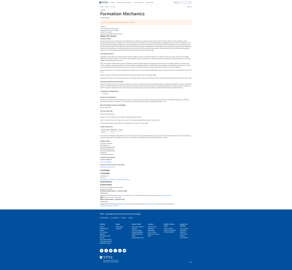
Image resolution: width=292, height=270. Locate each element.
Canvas (131, 217)
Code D (123, 195)
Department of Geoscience (107, 167)
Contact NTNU (152, 226)
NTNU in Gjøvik (168, 228)
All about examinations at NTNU (109, 206)
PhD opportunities (105, 236)
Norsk (190, 6)
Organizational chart (138, 237)
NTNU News (119, 226)
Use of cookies (184, 228)
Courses (102, 237)
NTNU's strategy (137, 230)
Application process (105, 243)
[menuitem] (113, 2)
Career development (105, 239)
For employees (104, 217)
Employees (151, 228)
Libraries (134, 228)
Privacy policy (183, 234)
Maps (149, 236)
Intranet (123, 217)
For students (114, 217)
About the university (137, 226)
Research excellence (137, 232)
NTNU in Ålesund (169, 232)
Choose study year (105, 17)
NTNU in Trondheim (170, 230)
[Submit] (190, 2)
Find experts (151, 230)
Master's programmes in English (104, 228)
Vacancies (118, 228)
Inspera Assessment (165, 195)
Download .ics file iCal (123, 179)
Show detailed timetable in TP (108, 179)
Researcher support (153, 234)
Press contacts (152, 232)
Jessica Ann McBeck (105, 162)
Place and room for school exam (112, 197)
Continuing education (106, 241)
